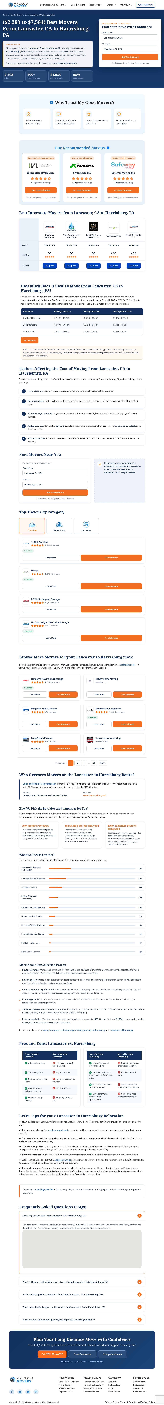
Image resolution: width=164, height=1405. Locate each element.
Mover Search (65, 1385)
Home (5, 15)
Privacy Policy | (112, 1402)
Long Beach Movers (41, 738)
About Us (112, 1381)
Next (103, 763)
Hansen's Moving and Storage (47, 678)
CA (26, 15)
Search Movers (78, 4)
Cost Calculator (82, 1354)
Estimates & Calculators (52, 4)
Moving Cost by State (93, 1388)
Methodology (114, 1385)
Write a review (139, 1391)
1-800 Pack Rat (39, 542)
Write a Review (145, 4)
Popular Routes (16, 15)
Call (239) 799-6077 (52, 1354)
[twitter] (28, 1391)
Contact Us (138, 1388)
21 (94, 763)
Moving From (107, 32)
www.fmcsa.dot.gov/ (94, 795)
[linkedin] (20, 1391)
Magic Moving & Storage (44, 708)
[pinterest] (36, 1391)
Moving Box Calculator (93, 1385)
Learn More (51, 557)
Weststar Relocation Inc (108, 708)
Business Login (139, 1385)
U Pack (34, 570)
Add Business (139, 1381)
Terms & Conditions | (130, 1402)
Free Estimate (111, 557)
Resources (94, 4)
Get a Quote (30, 340)
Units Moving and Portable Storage (50, 622)
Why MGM (125, 4)
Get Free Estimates (41, 190)
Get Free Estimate (55, 492)
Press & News (114, 1391)
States (110, 4)
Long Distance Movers (69, 1381)
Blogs (110, 1388)
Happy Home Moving (106, 678)
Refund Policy (148, 1402)
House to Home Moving (108, 738)
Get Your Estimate (130, 57)
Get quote (49, 266)
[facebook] (12, 1391)
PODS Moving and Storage (45, 599)
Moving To (106, 44)
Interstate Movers (67, 1388)
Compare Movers (112, 1354)
